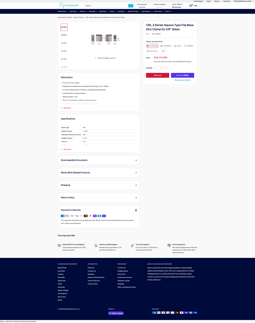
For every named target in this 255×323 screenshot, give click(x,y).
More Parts (158, 11)
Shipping (91, 274)
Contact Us (226, 1)
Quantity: (149, 68)
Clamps (82, 11)
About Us (91, 268)
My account (176, 7)
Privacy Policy (93, 284)
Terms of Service (94, 281)
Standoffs (92, 11)
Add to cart (158, 75)
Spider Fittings (133, 11)
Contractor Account (125, 277)
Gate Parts (102, 11)
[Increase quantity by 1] (167, 68)
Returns (216, 1)
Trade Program (198, 1)
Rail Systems (146, 11)
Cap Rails (73, 11)
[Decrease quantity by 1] (156, 68)
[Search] (130, 5)
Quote (209, 1)
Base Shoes (62, 11)
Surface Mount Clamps (65, 17)
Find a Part (121, 274)
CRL (147, 34)
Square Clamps (79, 17)
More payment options (183, 80)
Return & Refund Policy (96, 277)
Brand (167, 11)
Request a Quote (124, 281)
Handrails (121, 11)
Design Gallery (123, 271)
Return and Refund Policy (127, 287)
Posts (112, 11)
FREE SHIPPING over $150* (243, 1)
